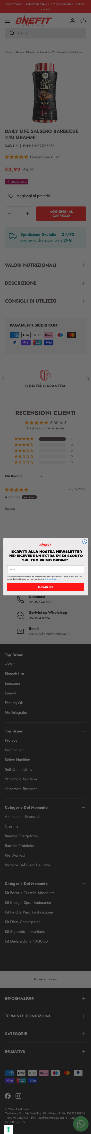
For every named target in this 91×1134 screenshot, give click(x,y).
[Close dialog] (84, 542)
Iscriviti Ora (45, 587)
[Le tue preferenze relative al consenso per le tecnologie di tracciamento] (8, 1129)
